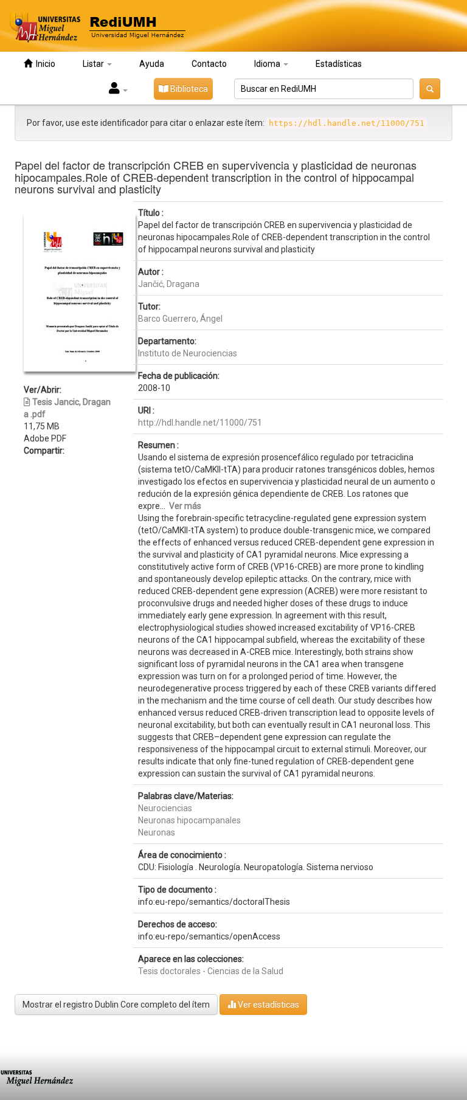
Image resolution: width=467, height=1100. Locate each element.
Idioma (268, 64)
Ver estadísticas (267, 1004)
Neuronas (156, 832)
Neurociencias (165, 808)
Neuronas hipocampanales (189, 820)
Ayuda (151, 64)
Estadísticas (339, 64)
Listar (94, 64)
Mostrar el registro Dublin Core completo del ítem (116, 1004)
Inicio (43, 64)
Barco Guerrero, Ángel (180, 318)
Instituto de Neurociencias (187, 353)
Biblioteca (188, 89)
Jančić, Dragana (168, 284)
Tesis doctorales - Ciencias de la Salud (210, 971)
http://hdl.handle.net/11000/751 (200, 422)
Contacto (209, 64)
